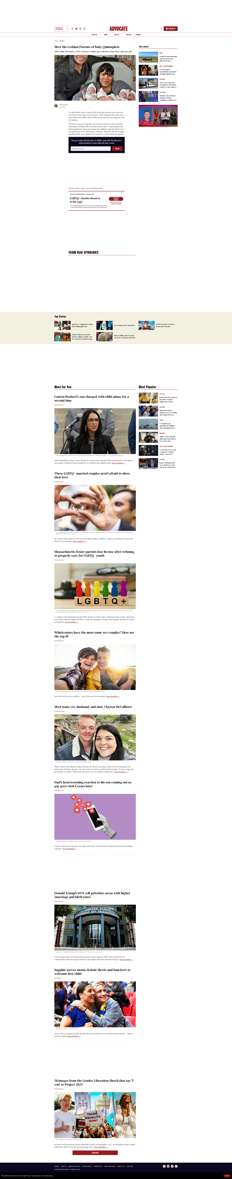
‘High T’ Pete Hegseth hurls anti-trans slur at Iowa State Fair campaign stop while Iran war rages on (168, 441)
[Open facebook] (72, 28)
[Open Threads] (80, 28)
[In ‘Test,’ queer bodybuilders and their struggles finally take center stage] (148, 70)
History (128, 35)
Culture (162, 459)
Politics (94, 35)
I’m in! (117, 149)
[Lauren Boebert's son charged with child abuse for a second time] (95, 431)
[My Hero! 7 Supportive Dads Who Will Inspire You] (62, 325)
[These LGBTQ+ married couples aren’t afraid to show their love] (95, 508)
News (105, 35)
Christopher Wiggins (60, 711)
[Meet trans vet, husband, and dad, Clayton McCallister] (95, 737)
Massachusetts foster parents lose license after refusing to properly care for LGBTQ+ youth (94, 553)
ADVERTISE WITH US (87, 1166)
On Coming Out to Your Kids (124, 325)
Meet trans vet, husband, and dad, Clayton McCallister (93, 707)
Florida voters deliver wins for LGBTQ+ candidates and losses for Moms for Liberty (168, 99)
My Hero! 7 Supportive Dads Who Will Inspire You (82, 325)
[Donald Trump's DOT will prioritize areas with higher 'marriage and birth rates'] (95, 927)
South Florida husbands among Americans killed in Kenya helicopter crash (168, 59)
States (162, 420)
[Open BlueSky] (76, 28)
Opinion (138, 35)
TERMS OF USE (120, 1166)
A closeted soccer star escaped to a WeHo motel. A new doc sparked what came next (168, 454)
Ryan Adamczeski (59, 405)
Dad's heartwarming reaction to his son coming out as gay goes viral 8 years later (92, 784)
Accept (227, 1175)
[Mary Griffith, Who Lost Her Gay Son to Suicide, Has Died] (104, 336)
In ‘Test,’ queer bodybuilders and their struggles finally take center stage (168, 72)
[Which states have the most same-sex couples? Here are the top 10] (95, 667)
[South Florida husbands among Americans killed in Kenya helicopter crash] (148, 57)
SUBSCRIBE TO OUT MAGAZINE (59, 28)
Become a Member (116, 199)
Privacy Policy (36, 1176)
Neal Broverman (64, 104)
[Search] (161, 29)
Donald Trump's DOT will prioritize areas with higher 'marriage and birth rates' (92, 895)
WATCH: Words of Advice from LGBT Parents (165, 325)
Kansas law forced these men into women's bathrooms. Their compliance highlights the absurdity (169, 401)
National (162, 79)
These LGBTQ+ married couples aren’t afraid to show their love (92, 475)
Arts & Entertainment (166, 66)
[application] (158, 116)
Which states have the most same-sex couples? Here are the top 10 (94, 634)
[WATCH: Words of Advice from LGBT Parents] (146, 325)
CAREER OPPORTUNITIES (74, 1166)
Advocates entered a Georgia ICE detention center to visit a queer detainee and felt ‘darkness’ (168, 86)
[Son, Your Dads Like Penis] (104, 325)
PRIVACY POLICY (98, 1166)
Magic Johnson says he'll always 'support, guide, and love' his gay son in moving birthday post (82, 337)
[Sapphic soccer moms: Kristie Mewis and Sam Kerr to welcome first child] (95, 1004)
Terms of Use (48, 1176)
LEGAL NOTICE (130, 1166)
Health (117, 35)
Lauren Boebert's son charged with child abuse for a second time (91, 398)
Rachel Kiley (58, 978)
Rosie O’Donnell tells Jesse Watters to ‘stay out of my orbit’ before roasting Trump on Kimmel (168, 467)
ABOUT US (63, 1166)
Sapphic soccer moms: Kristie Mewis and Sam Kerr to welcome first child (92, 972)
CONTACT (56, 1166)
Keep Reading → (118, 463)
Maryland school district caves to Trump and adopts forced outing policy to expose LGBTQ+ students (168, 414)
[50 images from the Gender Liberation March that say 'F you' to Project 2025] (95, 1115)
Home (56, 41)
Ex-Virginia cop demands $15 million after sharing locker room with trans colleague (167, 427)
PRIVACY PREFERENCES (109, 1166)
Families (62, 41)
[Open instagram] (84, 28)
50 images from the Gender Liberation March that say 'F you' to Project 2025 (94, 1082)
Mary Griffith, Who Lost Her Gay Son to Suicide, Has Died (124, 336)
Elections (163, 92)
